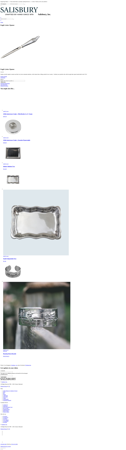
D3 (9, 386)
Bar (4, 393)
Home (2, 22)
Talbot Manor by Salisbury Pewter (10, 390)
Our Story (5, 416)
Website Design (4, 386)
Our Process (5, 417)
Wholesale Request (7, 400)
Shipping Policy (6, 409)
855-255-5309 (14, 444)
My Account (5, 408)
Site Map (5, 422)
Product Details (4, 76)
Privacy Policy (6, 411)
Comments (3, 370)
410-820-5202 (3, 444)
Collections (5, 395)
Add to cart (3, 82)
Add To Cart (5, 111)
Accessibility (5, 421)
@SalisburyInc (28, 365)
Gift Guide (5, 396)
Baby (4, 392)
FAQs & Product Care (7, 407)
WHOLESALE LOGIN (6, 446)
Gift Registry (6, 399)
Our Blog (5, 418)
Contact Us (5, 404)
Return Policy (6, 410)
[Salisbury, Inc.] (19, 14)
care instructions (4, 84)
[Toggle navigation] (1, 5)
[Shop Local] (6, 442)
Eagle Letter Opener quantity (7, 80)
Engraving (5, 406)
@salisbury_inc (14, 365)
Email (4, 374)
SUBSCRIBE (3, 377)
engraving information (5, 83)
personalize (3, 77)
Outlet (4, 398)
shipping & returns (4, 85)
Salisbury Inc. (4, 381)
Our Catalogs (6, 419)
